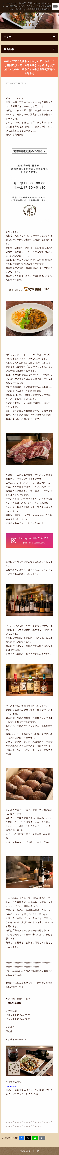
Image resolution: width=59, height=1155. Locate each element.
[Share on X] (28, 1138)
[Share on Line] (35, 1138)
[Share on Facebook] (21, 1138)
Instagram (11, 1086)
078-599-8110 (14, 1003)
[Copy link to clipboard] (42, 1138)
